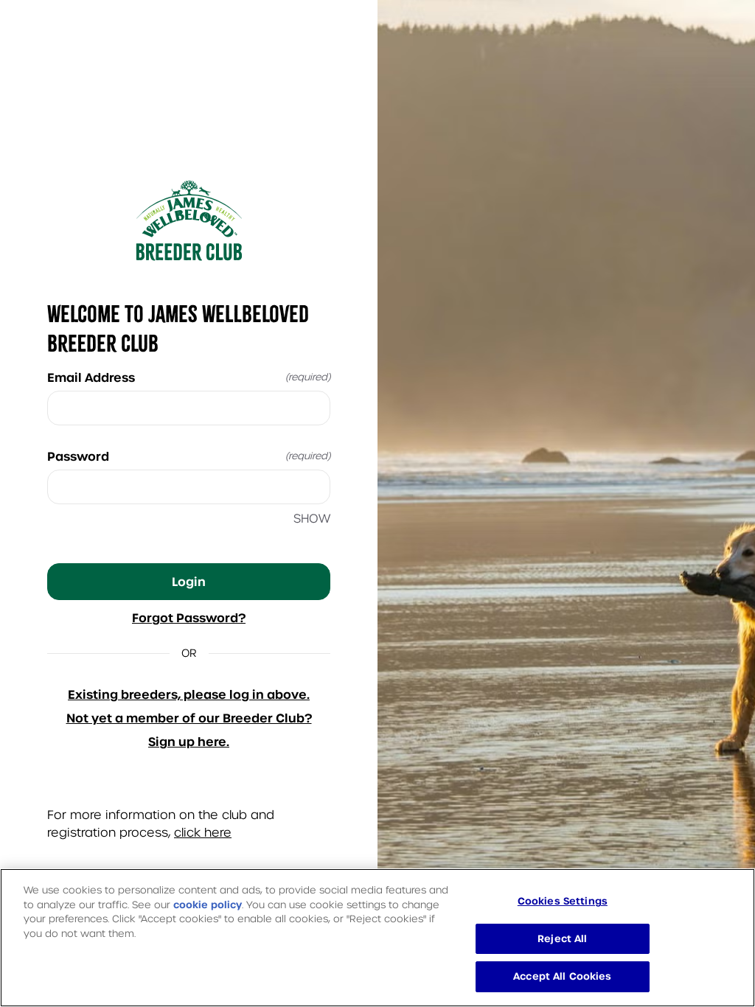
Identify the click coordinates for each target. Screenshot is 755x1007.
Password (188, 456)
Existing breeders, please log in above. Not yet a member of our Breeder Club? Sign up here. (189, 718)
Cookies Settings (563, 901)
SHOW (311, 518)
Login (189, 582)
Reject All (562, 939)
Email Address (188, 377)
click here (203, 832)
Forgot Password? (189, 618)
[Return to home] (188, 220)
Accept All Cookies (562, 976)
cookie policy (207, 905)
